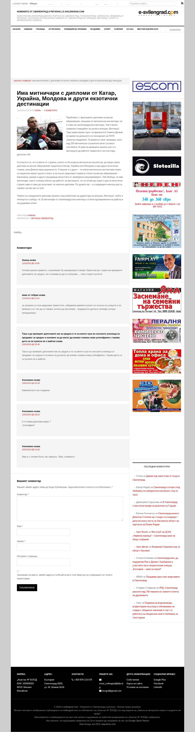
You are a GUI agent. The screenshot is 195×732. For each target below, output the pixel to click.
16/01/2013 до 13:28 (31, 449)
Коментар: (23, 494)
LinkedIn (158, 687)
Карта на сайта (134, 683)
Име (20, 526)
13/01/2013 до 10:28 (31, 383)
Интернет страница (27, 556)
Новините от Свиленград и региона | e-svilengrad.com (50, 11)
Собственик (133, 679)
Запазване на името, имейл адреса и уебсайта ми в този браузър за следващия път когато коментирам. (64, 577)
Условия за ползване (138, 687)
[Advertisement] (97, 55)
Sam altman (142, 546)
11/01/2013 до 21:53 (30, 298)
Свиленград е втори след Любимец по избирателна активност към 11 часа (156, 491)
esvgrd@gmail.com (111, 690)
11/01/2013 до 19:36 (30, 263)
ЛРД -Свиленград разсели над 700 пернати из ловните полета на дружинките (156, 591)
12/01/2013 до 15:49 (31, 344)
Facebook (159, 683)
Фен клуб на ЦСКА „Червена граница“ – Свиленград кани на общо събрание (154, 536)
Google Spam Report (139, 720)
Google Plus (160, 679)
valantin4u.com (108, 724)
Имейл (21, 541)
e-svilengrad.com (70, 707)
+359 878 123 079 (83, 679)
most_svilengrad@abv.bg (111, 685)
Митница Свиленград (42, 218)
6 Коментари (50, 110)
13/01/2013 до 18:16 (31, 415)
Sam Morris (142, 532)
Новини (31, 215)
